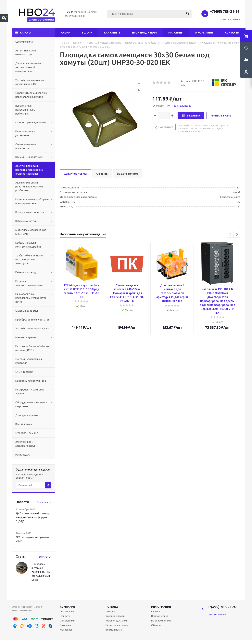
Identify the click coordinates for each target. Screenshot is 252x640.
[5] (169, 82)
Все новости (44, 502)
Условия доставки (117, 620)
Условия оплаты (115, 616)
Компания (67, 606)
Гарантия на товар (117, 625)
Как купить (112, 32)
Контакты (232, 32)
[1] (154, 82)
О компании (204, 32)
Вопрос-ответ (160, 616)
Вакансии (65, 625)
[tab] (75, 174)
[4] (165, 82)
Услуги (87, 32)
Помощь (112, 606)
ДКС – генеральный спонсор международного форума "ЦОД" (33, 517)
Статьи (155, 611)
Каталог (26, 32)
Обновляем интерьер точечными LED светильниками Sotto (41, 572)
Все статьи (45, 556)
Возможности (114, 629)
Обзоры (156, 625)
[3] (161, 82)
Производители (144, 32)
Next (237, 234)
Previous (230, 234)
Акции (65, 32)
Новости (65, 616)
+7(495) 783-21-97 (225, 11)
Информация (161, 606)
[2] (158, 82)
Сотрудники (67, 620)
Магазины (175, 32)
